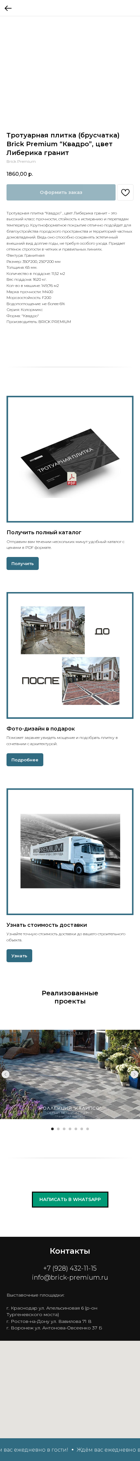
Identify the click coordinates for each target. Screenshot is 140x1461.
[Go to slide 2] (58, 1129)
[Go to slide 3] (64, 1129)
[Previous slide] (5, 1074)
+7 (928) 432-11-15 (70, 1268)
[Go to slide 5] (76, 1129)
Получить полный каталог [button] (44, 532)
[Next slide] (134, 1074)
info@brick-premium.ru (70, 1277)
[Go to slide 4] (70, 1129)
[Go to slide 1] (52, 1129)
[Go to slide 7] (87, 1129)
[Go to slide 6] (81, 1129)
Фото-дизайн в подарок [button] (41, 729)
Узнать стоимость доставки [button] (47, 925)
